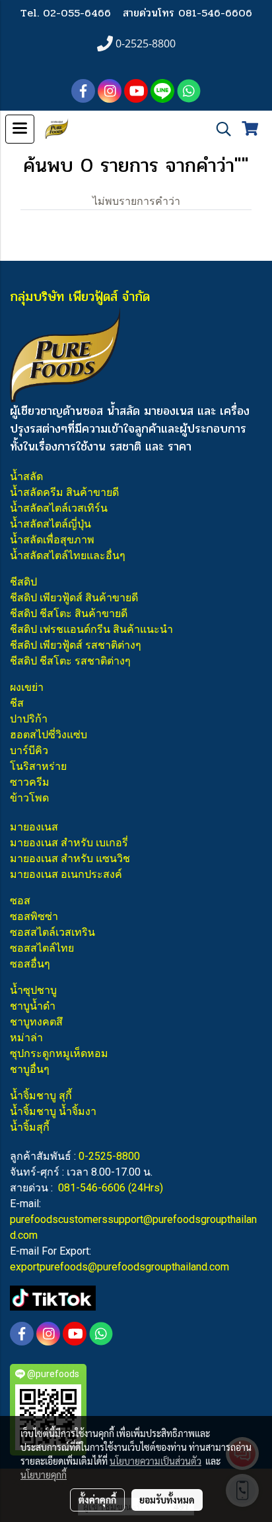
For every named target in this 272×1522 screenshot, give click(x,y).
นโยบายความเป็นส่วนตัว (155, 1461)
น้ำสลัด (26, 476)
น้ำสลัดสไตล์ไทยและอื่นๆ (67, 555)
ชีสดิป (23, 582)
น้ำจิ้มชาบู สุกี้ (41, 1095)
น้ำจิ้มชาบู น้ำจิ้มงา (53, 1111)
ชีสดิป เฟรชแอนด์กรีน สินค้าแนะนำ (91, 629)
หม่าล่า (26, 1037)
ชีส (17, 703)
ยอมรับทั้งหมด (167, 1500)
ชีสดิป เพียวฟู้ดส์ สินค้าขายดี (74, 597)
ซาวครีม (30, 782)
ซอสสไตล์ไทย (42, 948)
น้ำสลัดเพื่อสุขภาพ (52, 539)
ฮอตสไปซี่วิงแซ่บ (48, 734)
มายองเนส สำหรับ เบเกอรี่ (69, 842)
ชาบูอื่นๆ (30, 1069)
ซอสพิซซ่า (34, 916)
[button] (219, 129)
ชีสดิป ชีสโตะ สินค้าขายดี (68, 613)
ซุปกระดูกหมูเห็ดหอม (59, 1053)
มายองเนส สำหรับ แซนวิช (70, 858)
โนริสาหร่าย (38, 766)
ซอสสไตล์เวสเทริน (52, 932)
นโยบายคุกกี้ (43, 1475)
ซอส (20, 900)
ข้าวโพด (29, 798)
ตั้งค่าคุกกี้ (97, 1500)
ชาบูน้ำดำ (32, 1006)
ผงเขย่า (27, 687)
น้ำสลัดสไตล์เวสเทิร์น (59, 508)
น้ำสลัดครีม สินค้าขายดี (64, 492)
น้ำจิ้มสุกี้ (30, 1127)
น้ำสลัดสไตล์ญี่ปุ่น (50, 524)
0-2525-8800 (109, 1156)
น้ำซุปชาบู (33, 990)
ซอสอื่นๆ (30, 964)
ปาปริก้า (29, 719)
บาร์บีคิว (29, 750)
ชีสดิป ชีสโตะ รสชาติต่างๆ (70, 661)
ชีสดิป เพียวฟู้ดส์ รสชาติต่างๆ (75, 645)
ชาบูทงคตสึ (36, 1022)
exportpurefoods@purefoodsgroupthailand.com (119, 1267)
